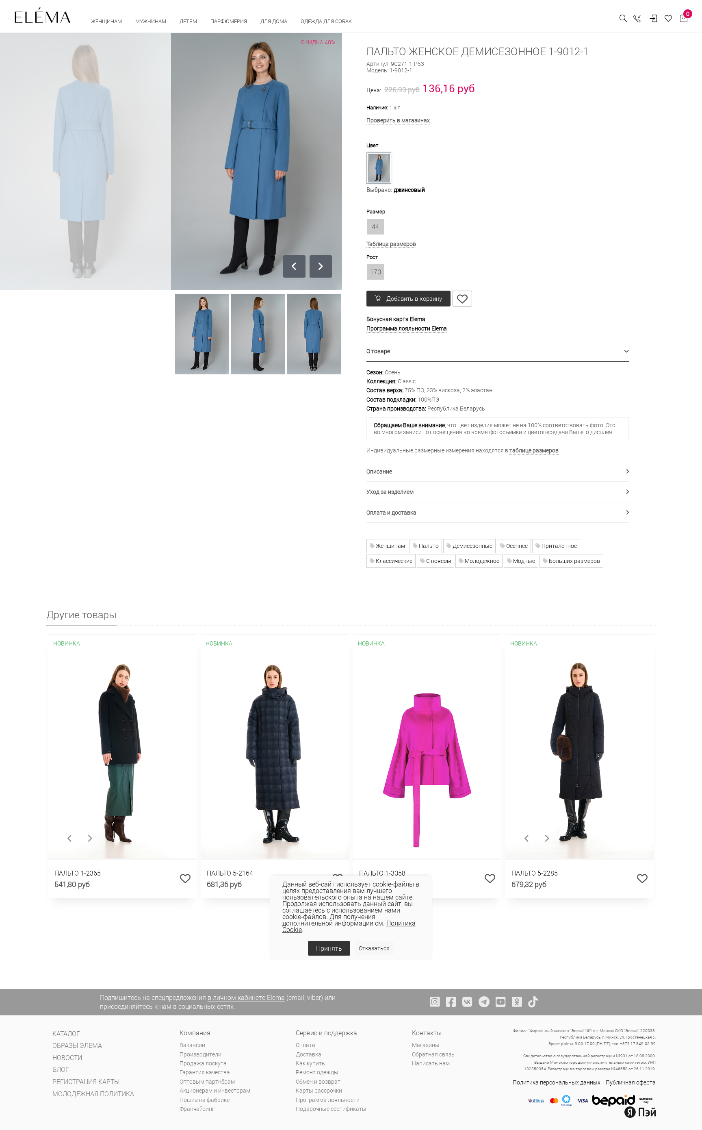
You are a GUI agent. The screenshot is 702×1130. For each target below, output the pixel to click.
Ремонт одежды (317, 1072)
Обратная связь (433, 1054)
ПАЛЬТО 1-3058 (382, 873)
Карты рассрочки (319, 1090)
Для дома (274, 21)
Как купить (310, 1063)
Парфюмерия (229, 21)
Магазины (426, 1045)
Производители (200, 1054)
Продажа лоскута (203, 1063)
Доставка (308, 1054)
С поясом (438, 561)
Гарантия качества (205, 1072)
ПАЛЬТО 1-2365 (77, 873)
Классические (393, 561)
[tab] (497, 351)
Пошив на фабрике (205, 1100)
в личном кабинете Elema (246, 997)
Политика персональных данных (556, 1082)
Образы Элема (77, 1045)
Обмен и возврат (318, 1081)
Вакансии (192, 1045)
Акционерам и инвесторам (215, 1090)
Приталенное (558, 546)
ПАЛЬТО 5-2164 (230, 873)
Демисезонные (471, 546)
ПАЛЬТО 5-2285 (534, 873)
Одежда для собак (326, 21)
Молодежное (481, 561)
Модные (523, 561)
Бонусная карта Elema (395, 319)
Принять (329, 948)
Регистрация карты (85, 1081)
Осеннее (516, 546)
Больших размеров (574, 561)
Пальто (428, 546)
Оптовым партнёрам (207, 1081)
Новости (67, 1057)
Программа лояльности (328, 1100)
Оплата (305, 1045)
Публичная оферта (631, 1082)
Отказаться (374, 948)
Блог (60, 1069)
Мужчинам (151, 21)
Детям (189, 21)
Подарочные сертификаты (331, 1109)
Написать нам (431, 1063)
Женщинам (107, 21)
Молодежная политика (93, 1093)
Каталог (66, 1033)
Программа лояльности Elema (406, 328)
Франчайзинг (197, 1109)
